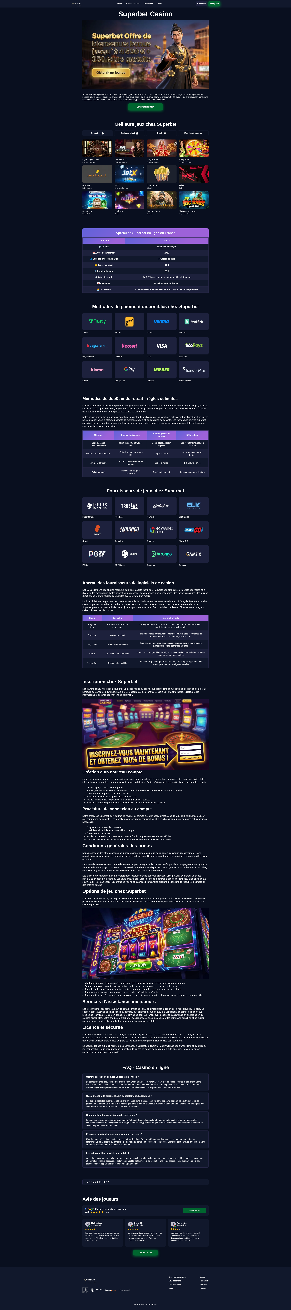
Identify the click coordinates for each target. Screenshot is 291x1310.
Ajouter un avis (194, 1211)
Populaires (95, 133)
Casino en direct (128, 133)
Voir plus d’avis (145, 1253)
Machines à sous (191, 133)
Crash (159, 133)
